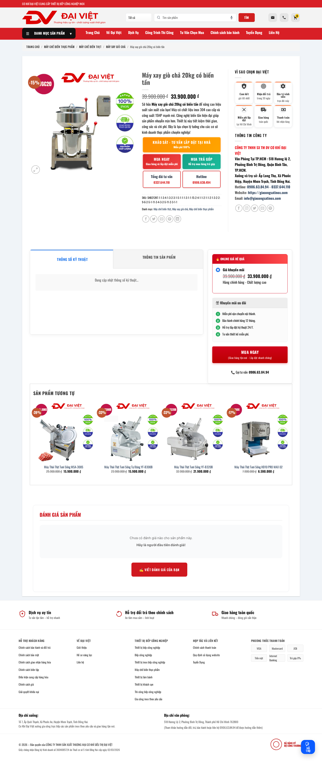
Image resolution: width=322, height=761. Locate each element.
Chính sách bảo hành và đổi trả (34, 647)
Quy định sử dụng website (206, 655)
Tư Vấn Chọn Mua (192, 32)
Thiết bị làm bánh (143, 677)
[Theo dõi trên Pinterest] (270, 208)
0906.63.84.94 (258, 186)
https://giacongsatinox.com (268, 192)
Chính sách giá (26, 684)
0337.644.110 (280, 186)
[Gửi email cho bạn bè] (161, 219)
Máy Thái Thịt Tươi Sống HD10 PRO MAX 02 (258, 467)
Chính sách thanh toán (204, 647)
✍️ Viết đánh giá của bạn (159, 569)
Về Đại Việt (114, 32)
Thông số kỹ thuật (72, 259)
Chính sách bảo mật (29, 655)
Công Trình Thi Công (159, 32)
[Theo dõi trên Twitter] (254, 208)
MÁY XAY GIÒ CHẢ (116, 47)
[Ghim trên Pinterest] (169, 219)
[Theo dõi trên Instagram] (246, 208)
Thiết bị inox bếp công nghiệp (150, 662)
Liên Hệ (274, 32)
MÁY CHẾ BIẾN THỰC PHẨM (59, 47)
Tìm (246, 17)
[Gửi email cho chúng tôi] (262, 208)
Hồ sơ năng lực (84, 655)
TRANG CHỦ (32, 47)
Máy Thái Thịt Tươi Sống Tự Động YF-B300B (128, 467)
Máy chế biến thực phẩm (201, 209)
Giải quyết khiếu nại (29, 692)
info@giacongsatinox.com (262, 198)
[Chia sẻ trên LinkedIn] (177, 219)
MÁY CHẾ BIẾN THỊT (90, 47)
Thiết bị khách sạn (144, 684)
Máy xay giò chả (180, 209)
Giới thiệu (82, 647)
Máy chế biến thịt (162, 209)
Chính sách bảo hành (225, 32)
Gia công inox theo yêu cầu (148, 699)
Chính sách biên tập (29, 669)
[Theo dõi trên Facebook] (238, 208)
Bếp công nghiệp (143, 655)
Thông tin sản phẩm (159, 257)
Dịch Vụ (133, 32)
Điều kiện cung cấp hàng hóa (33, 677)
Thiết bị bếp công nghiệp (147, 647)
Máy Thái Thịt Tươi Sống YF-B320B (193, 467)
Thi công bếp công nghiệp (148, 692)
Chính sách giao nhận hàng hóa (35, 662)
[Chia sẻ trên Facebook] (145, 219)
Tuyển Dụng (254, 32)
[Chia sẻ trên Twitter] (153, 219)
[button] (35, 169)
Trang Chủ (93, 32)
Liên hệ (80, 662)
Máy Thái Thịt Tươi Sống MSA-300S (63, 467)
